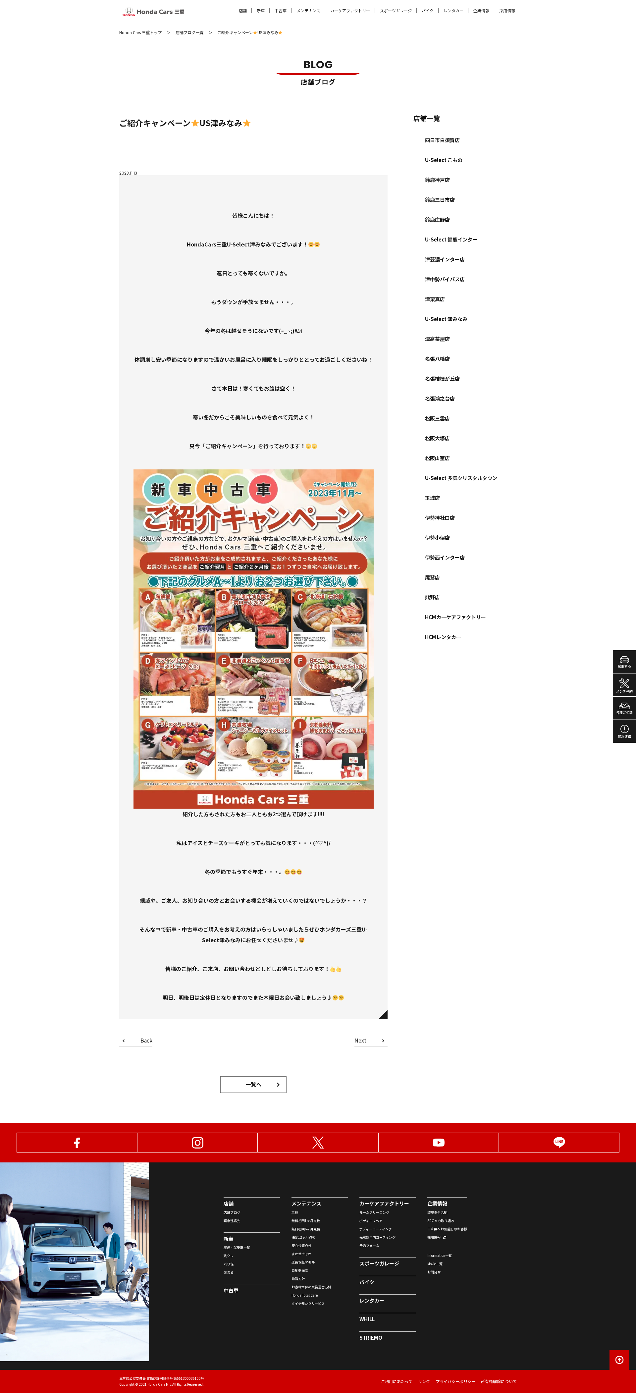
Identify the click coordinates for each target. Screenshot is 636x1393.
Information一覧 (439, 1255)
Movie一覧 (435, 1263)
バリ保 (229, 1263)
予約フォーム (369, 1245)
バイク (428, 10)
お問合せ (434, 1271)
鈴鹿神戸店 (437, 179)
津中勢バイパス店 (445, 279)
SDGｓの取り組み (440, 1220)
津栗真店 (435, 298)
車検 (295, 1212)
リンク (424, 1381)
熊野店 (432, 597)
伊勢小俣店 (437, 537)
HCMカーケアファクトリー (455, 617)
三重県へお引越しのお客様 (447, 1228)
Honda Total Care (305, 1295)
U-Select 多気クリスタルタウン (461, 477)
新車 (261, 10)
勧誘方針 (298, 1278)
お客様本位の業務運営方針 (311, 1286)
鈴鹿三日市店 (440, 199)
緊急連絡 (624, 736)
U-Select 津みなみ (446, 318)
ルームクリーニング (374, 1212)
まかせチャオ (301, 1253)
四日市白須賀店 (442, 139)
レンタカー (453, 10)
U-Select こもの (443, 159)
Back (146, 1041)
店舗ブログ (232, 1212)
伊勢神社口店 (440, 517)
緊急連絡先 (232, 1220)
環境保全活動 (437, 1212)
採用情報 (507, 10)
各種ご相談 (624, 712)
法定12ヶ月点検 (303, 1237)
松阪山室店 (437, 458)
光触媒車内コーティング (377, 1237)
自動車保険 (300, 1270)
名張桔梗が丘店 (442, 378)
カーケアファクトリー (350, 10)
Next (360, 1041)
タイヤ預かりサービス (308, 1303)
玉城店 (432, 497)
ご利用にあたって (396, 1381)
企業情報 (481, 10)
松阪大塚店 (437, 438)
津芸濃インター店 (445, 259)
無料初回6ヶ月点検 (306, 1228)
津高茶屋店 (437, 338)
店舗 (243, 10)
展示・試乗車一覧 (237, 1247)
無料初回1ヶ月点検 (306, 1220)
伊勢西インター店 (445, 557)
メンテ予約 (624, 691)
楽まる (229, 1272)
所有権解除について (499, 1381)
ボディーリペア (370, 1220)
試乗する (624, 666)
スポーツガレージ (396, 10)
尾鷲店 (432, 577)
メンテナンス (308, 10)
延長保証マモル (303, 1261)
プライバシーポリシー (455, 1381)
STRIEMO (370, 1337)
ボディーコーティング (375, 1228)
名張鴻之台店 (440, 398)
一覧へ (253, 1084)
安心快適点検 (301, 1245)
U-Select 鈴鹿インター (451, 239)
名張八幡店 (437, 358)
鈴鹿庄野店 (437, 219)
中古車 (281, 10)
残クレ (229, 1255)
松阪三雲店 (437, 418)
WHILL (367, 1318)
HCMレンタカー (443, 636)
